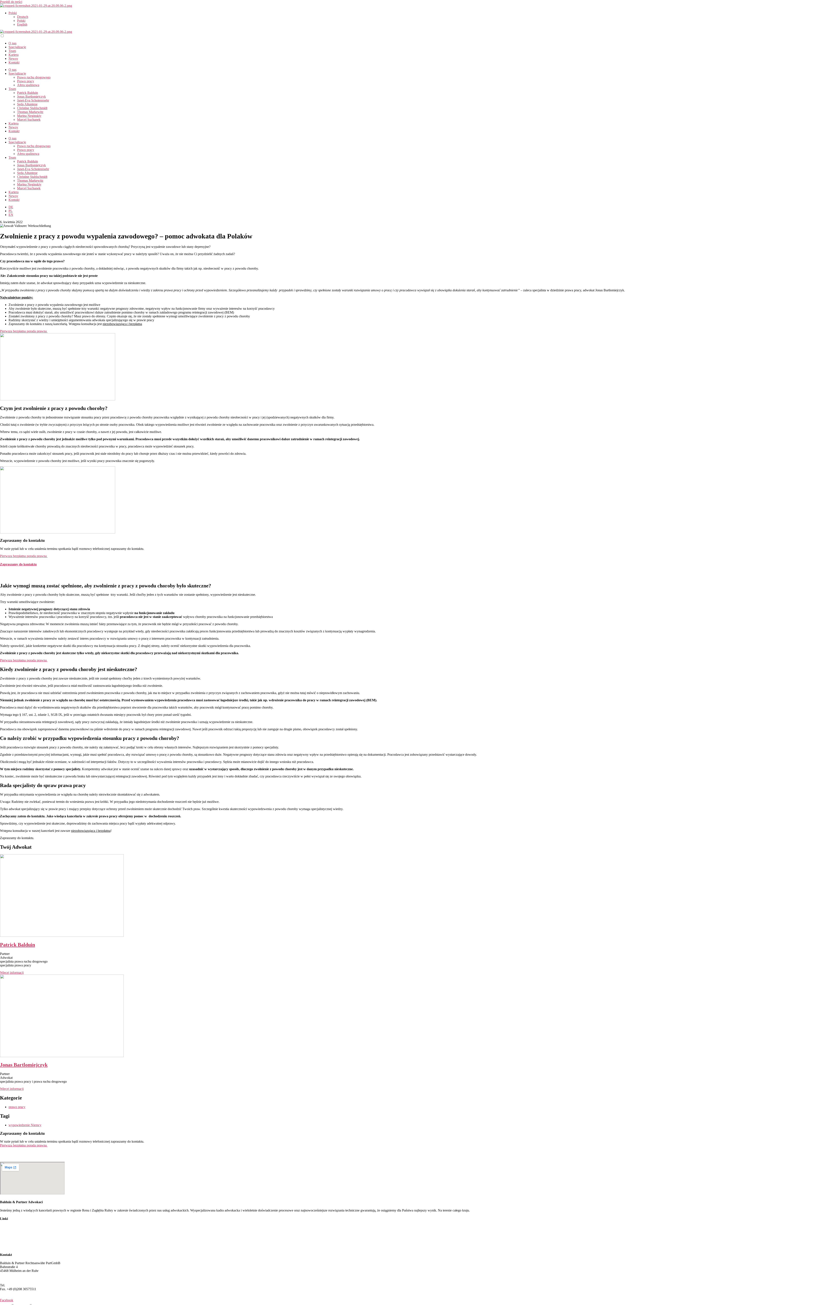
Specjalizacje (17, 47)
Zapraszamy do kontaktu (18, 564)
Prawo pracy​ (25, 81)
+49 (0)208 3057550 (20, 1285)
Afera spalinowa (28, 85)
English (22, 24)
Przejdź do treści (11, 2)
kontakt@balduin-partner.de (19, 576)
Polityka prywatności (46, 1304)
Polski (13, 13)
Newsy (13, 58)
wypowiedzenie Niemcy (25, 1125)
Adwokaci (7, 1227)
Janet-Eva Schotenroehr (33, 100)
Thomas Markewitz (30, 112)
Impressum (21, 1304)
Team (12, 51)
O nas (12, 43)
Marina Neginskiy (29, 116)
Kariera (14, 55)
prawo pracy (17, 1107)
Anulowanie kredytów (15, 1246)
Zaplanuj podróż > (12, 1278)
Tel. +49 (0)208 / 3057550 (18, 573)
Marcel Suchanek (29, 119)
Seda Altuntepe (27, 104)
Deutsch (22, 17)
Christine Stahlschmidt (32, 108)
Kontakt (14, 62)
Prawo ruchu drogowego (34, 77)
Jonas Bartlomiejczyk (31, 96)
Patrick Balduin (27, 92)
